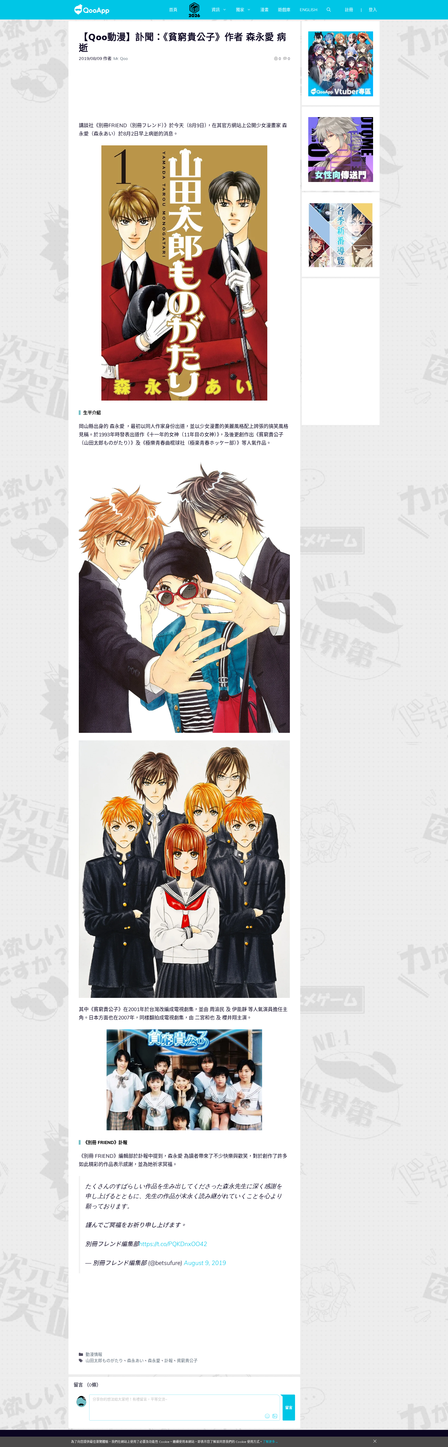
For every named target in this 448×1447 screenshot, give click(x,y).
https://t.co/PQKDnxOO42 (173, 1244)
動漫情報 (94, 1354)
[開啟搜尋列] (328, 9)
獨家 (240, 9)
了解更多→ (270, 1442)
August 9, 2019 (205, 1263)
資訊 (216, 9)
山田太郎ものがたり (104, 1360)
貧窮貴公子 (187, 1360)
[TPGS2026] (194, 9)
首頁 (173, 9)
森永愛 (154, 1360)
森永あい (135, 1360)
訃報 (168, 1360)
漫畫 (264, 9)
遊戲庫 (284, 9)
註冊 (349, 9)
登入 (373, 9)
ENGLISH (308, 9)
